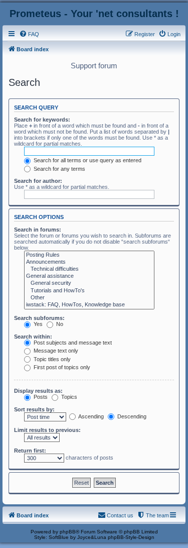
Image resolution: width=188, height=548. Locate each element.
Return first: (30, 451)
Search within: (33, 337)
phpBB (68, 531)
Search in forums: (37, 230)
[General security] (89, 283)
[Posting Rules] (89, 255)
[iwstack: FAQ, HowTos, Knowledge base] (89, 304)
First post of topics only (61, 367)
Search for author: (38, 181)
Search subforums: (39, 318)
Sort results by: (34, 409)
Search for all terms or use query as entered (86, 160)
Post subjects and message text (72, 343)
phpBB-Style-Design (131, 537)
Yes (37, 324)
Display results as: (38, 391)
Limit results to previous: (47, 430)
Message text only (55, 351)
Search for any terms (58, 169)
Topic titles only (51, 359)
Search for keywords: (42, 120)
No (59, 324)
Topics (68, 397)
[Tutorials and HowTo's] (89, 290)
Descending (131, 416)
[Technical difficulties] (89, 269)
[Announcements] (89, 262)
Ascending (90, 416)
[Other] (89, 297)
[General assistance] (89, 276)
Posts (40, 397)
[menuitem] (29, 34)
